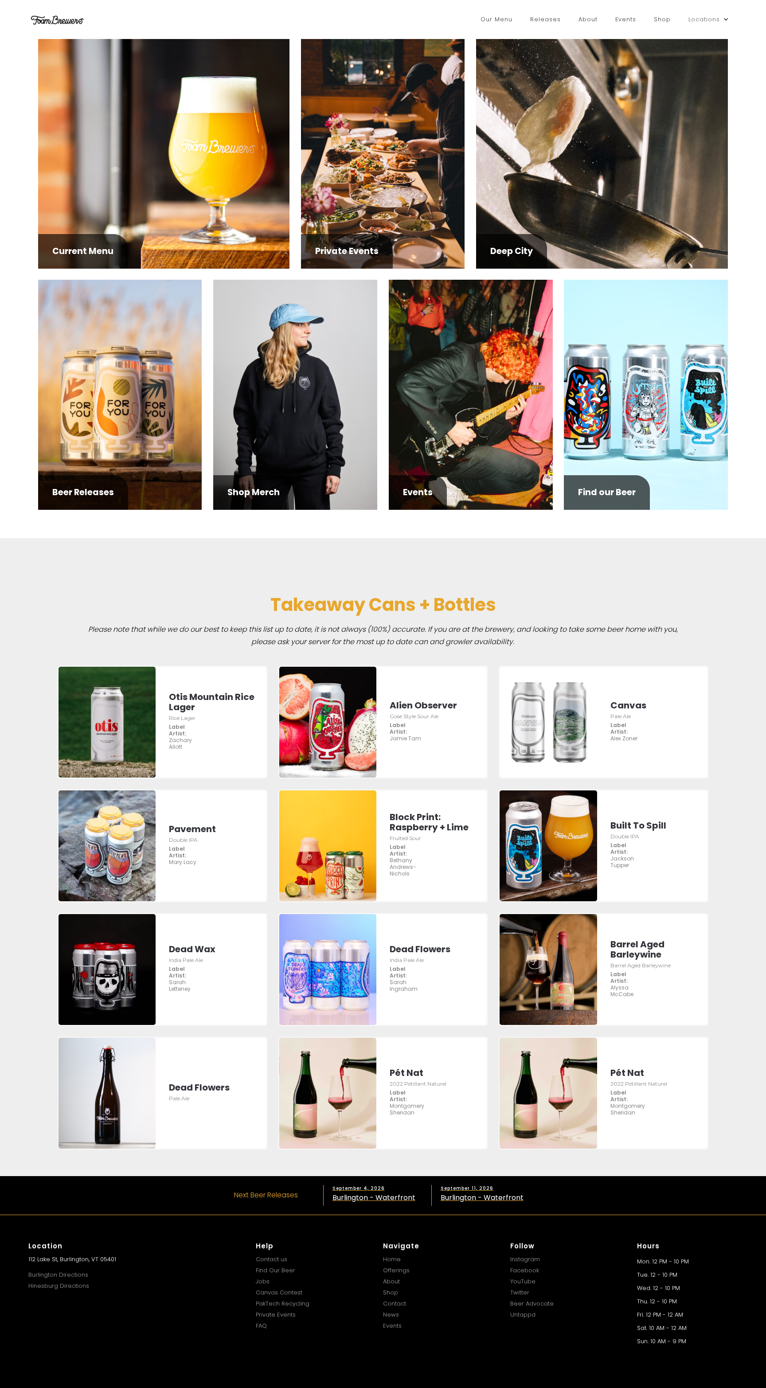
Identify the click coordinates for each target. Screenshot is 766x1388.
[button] (709, 19)
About (588, 19)
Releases (545, 19)
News (391, 1314)
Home (392, 1259)
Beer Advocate (532, 1303)
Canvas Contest (279, 1292)
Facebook (524, 1270)
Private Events (276, 1314)
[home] (57, 19)
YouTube (522, 1281)
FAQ (261, 1326)
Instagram (525, 1259)
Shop (662, 19)
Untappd (522, 1314)
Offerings (396, 1270)
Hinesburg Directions (58, 1286)
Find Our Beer (275, 1270)
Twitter (519, 1292)
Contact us (271, 1259)
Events (625, 19)
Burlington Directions (58, 1275)
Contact (394, 1303)
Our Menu (496, 19)
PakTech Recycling (282, 1303)
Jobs (263, 1281)
